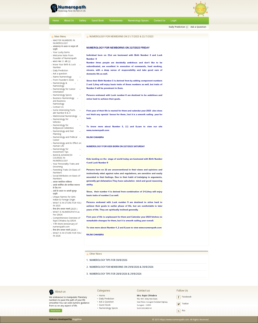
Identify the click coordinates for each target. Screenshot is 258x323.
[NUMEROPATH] (68, 8)
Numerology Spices (108, 308)
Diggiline (77, 319)
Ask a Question (106, 301)
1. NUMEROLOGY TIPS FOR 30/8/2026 (106, 260)
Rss (183, 310)
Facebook (186, 296)
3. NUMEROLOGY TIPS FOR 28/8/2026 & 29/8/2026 (113, 273)
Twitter (185, 303)
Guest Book (104, 304)
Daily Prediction (106, 298)
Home (56, 20)
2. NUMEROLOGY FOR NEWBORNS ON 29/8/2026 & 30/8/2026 (119, 266)
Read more (55, 310)
